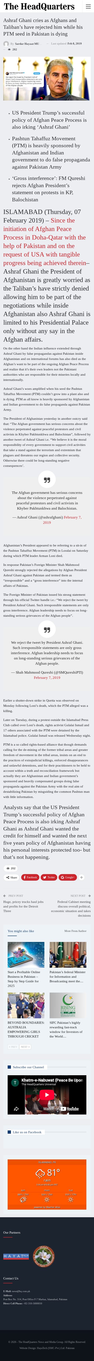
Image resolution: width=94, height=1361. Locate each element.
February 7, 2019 (47, 678)
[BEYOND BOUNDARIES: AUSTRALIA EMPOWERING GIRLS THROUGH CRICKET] (26, 1005)
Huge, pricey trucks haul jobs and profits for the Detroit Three (23, 906)
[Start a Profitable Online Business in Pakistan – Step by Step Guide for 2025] (26, 955)
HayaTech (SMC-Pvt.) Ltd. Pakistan (56, 1348)
